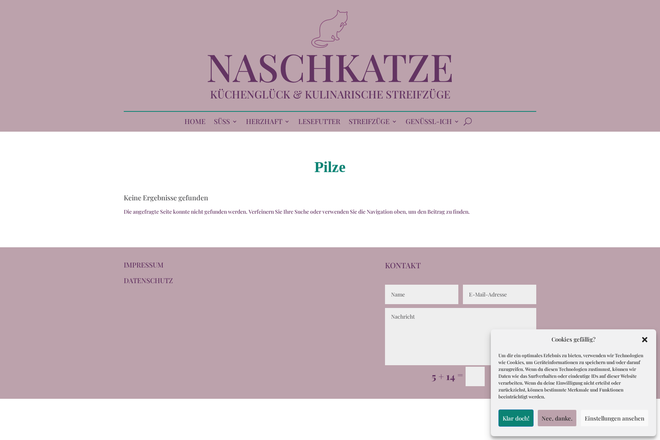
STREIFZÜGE (369, 122)
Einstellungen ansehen (614, 418)
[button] (645, 339)
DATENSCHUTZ (148, 280)
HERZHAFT (264, 122)
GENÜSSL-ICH (429, 122)
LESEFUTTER (319, 122)
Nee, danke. (557, 418)
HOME (194, 122)
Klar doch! (516, 418)
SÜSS (222, 122)
